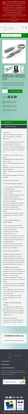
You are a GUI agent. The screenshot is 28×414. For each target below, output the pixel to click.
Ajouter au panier (15, 91)
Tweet (12, 97)
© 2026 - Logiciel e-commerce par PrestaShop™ (14, 412)
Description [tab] (8, 122)
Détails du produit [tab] (10, 126)
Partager (9, 97)
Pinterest (15, 97)
